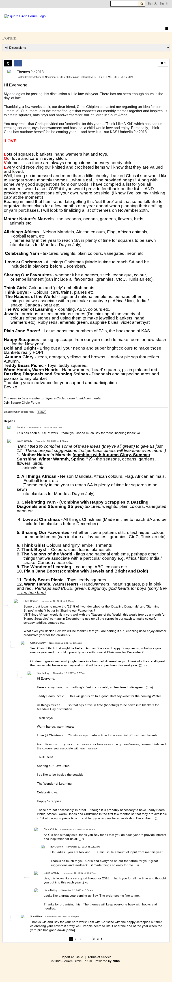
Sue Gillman (36, 916)
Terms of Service (100, 957)
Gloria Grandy (24, 441)
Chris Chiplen (31, 601)
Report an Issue (71, 957)
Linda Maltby (50, 890)
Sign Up (152, 3)
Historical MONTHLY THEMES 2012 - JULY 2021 (106, 77)
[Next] (102, 939)
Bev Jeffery (34, 77)
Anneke (21, 427)
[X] (8, 63)
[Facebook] (18, 63)
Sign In (164, 3)
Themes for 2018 (30, 72)
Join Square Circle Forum (22, 402)
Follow (41, 412)
